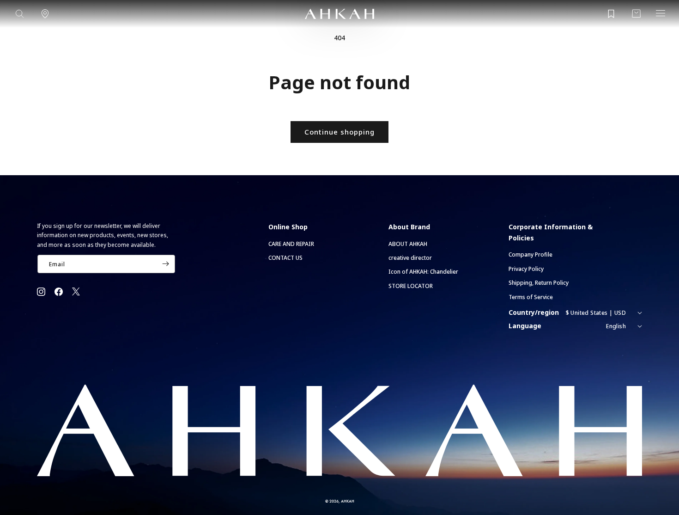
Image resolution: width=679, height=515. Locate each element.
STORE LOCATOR (410, 286)
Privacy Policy (526, 269)
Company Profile (530, 254)
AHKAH (347, 500)
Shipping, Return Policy (539, 283)
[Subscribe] (165, 264)
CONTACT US (285, 258)
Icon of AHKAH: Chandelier (423, 272)
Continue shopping (339, 131)
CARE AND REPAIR (291, 244)
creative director (410, 258)
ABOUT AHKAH (407, 244)
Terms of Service (531, 297)
